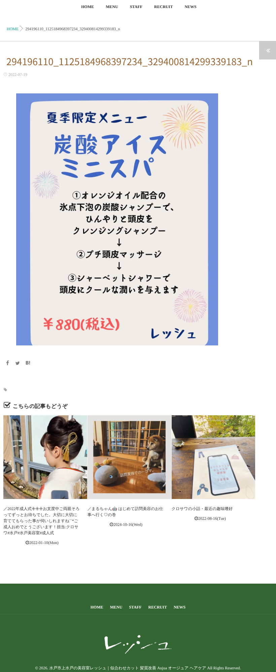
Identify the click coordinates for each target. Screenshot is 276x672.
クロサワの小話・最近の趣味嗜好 (202, 508)
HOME (87, 6)
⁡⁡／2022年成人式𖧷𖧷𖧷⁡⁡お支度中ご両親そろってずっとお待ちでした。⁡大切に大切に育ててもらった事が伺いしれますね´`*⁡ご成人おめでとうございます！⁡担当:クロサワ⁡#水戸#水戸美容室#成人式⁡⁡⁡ (41, 520)
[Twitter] (18, 364)
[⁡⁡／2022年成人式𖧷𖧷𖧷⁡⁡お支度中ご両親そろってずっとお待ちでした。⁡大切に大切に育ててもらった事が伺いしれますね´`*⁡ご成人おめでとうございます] (45, 457)
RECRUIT (163, 6)
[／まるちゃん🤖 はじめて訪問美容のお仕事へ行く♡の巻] (129, 457)
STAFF (136, 6)
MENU (112, 6)
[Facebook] (7, 364)
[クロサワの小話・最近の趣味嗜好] (213, 457)
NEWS (190, 6)
